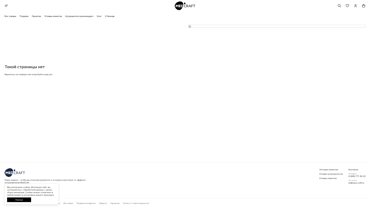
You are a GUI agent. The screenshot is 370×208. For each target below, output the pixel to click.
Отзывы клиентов (53, 16)
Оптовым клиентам (328, 169)
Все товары (10, 16)
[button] (347, 6)
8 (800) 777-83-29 (356, 176)
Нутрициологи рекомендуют (79, 16)
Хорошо (19, 199)
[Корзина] (363, 6)
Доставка (68, 203)
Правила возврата (86, 203)
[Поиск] (339, 6)
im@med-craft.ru (356, 183)
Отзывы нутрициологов (331, 174)
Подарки (24, 16)
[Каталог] (6, 6)
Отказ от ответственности (136, 203)
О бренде (110, 16)
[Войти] (355, 6)
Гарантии (36, 16)
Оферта (103, 203)
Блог (99, 16)
